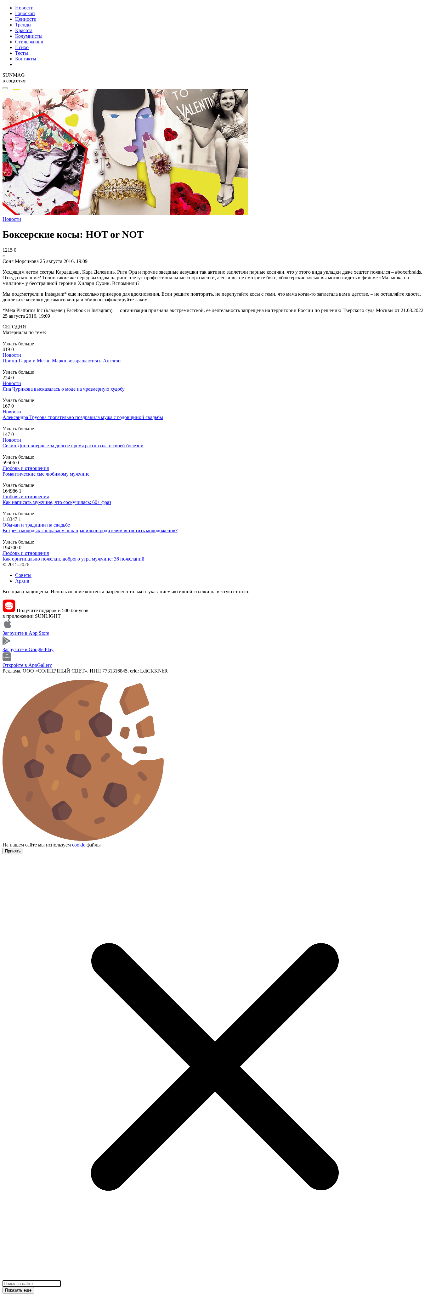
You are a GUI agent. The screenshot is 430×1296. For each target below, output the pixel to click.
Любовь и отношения (26, 468)
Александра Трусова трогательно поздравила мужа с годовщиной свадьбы (83, 417)
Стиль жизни (29, 41)
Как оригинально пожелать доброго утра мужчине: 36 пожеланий (73, 558)
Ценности (26, 19)
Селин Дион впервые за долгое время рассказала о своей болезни (73, 445)
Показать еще (18, 1290)
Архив (22, 581)
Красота (23, 30)
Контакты (25, 58)
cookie (78, 844)
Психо (22, 47)
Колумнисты (28, 36)
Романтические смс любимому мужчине (46, 474)
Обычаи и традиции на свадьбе (36, 525)
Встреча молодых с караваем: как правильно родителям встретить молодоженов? (90, 530)
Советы (23, 575)
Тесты (21, 53)
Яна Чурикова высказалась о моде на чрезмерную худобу (64, 389)
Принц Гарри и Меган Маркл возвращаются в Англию (62, 360)
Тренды (23, 24)
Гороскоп (25, 13)
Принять (13, 851)
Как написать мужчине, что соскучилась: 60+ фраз (57, 502)
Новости (24, 7)
